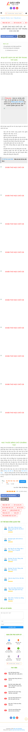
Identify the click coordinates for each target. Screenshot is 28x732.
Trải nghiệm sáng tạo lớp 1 (9, 515)
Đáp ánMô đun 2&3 (9, 643)
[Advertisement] (14, 85)
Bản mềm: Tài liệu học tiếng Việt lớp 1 (14, 704)
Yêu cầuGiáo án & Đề (9, 659)
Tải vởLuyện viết (18, 651)
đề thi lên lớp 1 (18, 22)
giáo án (4, 510)
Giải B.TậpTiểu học (18, 659)
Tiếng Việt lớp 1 (6, 22)
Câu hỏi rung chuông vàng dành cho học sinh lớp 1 (14, 710)
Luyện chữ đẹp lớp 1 (15, 510)
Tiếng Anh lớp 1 (6, 513)
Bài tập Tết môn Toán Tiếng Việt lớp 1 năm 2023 (14, 692)
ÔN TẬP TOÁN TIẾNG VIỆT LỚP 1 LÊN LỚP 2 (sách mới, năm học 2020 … (15, 686)
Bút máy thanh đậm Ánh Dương (17, 729)
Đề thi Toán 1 (20, 507)
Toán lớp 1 (16, 513)
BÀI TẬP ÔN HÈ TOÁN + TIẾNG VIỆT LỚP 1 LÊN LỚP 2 (15, 673)
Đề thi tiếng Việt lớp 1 (8, 507)
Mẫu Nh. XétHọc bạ (18, 643)
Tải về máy (22, 481)
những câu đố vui (8, 471)
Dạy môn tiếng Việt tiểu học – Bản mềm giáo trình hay (15, 698)
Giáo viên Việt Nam (18, 728)
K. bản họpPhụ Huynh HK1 (9, 651)
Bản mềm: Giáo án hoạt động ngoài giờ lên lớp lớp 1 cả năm (16, 529)
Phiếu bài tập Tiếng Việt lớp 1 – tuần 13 (15, 679)
